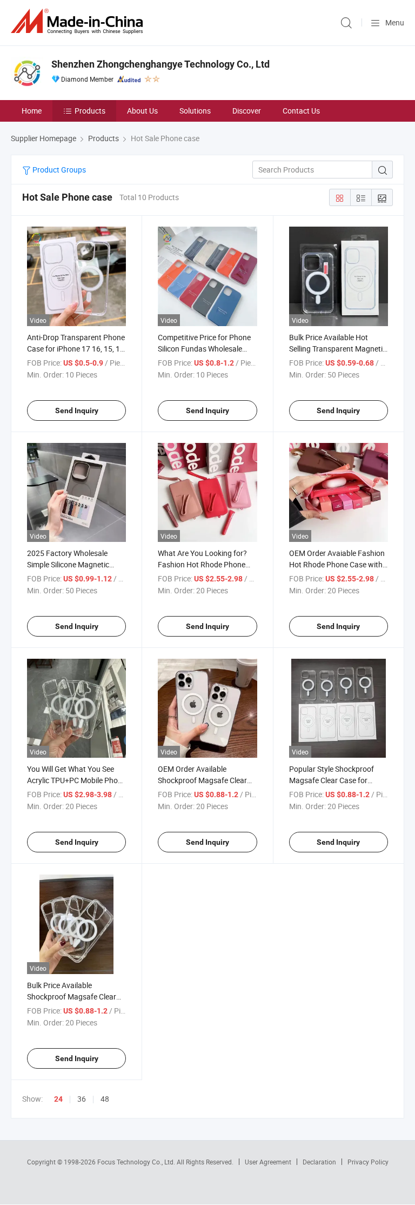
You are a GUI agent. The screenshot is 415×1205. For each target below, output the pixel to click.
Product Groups (58, 169)
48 (105, 1099)
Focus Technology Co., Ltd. (137, 1161)
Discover (246, 110)
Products (90, 110)
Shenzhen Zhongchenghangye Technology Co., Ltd (160, 64)
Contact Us (301, 110)
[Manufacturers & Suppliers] (79, 21)
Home (32, 110)
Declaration (319, 1161)
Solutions (195, 110)
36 (81, 1099)
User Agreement (268, 1161)
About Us (142, 110)
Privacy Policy (368, 1161)
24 (58, 1099)
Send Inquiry (76, 410)
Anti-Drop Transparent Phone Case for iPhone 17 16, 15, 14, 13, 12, (76, 348)
